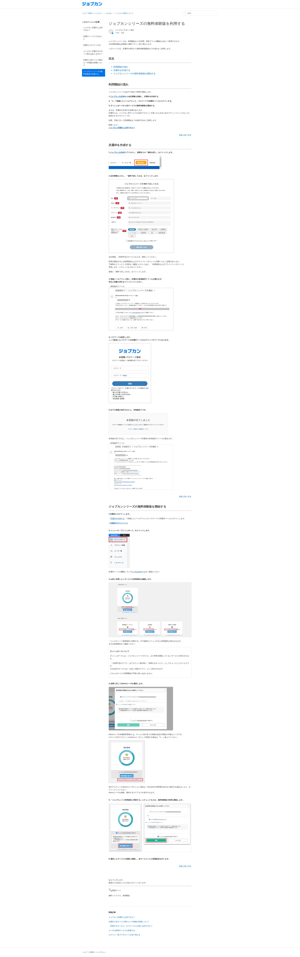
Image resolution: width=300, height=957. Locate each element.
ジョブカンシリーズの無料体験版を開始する (134, 73)
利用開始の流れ (120, 67)
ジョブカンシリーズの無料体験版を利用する (93, 72)
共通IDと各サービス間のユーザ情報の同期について (93, 62)
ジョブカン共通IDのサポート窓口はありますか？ (93, 52)
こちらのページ (139, 572)
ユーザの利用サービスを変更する (122, 930)
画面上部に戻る (185, 135)
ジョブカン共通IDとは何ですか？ (93, 28)
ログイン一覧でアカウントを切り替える (124, 935)
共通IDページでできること (93, 37)
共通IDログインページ (119, 523)
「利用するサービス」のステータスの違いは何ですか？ (131, 926)
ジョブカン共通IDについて (124, 13)
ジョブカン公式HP (117, 96)
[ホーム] (92, 5)
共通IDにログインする (92, 45)
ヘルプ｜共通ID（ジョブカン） (92, 13)
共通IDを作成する (121, 70)
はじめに (109, 13)
